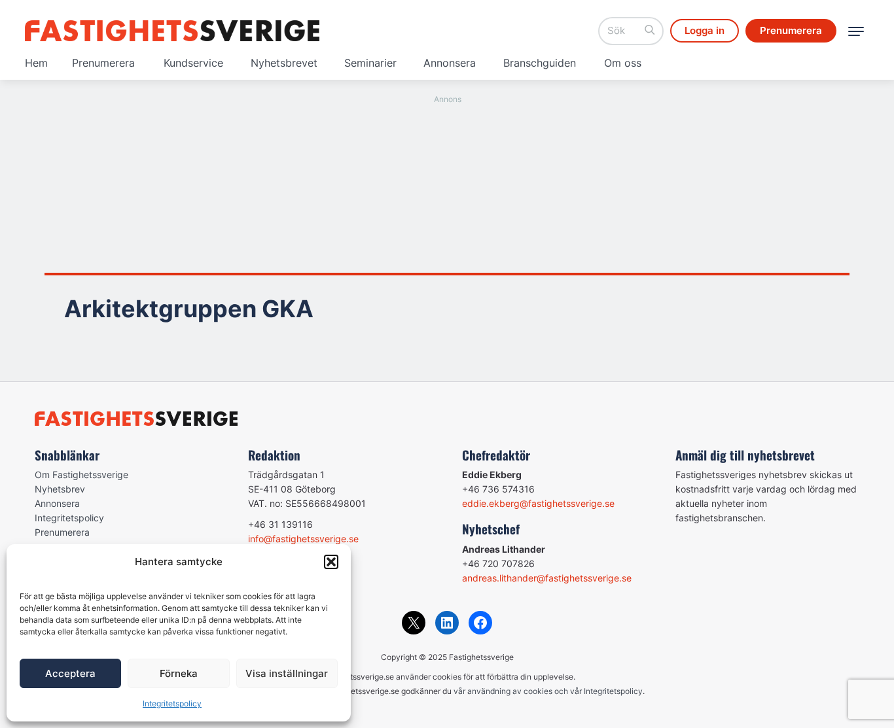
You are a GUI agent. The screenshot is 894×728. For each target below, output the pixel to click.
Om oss (622, 62)
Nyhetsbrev (60, 488)
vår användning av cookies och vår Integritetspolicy (548, 691)
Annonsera (449, 62)
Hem (36, 62)
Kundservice (193, 62)
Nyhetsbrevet (284, 62)
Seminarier (370, 62)
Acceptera (70, 673)
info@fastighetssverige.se (303, 538)
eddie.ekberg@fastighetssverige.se (538, 503)
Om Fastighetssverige (81, 474)
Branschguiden (539, 62)
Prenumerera (103, 62)
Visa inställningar (286, 673)
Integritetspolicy (172, 703)
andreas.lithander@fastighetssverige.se (547, 577)
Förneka (179, 673)
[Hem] (172, 30)
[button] (331, 561)
